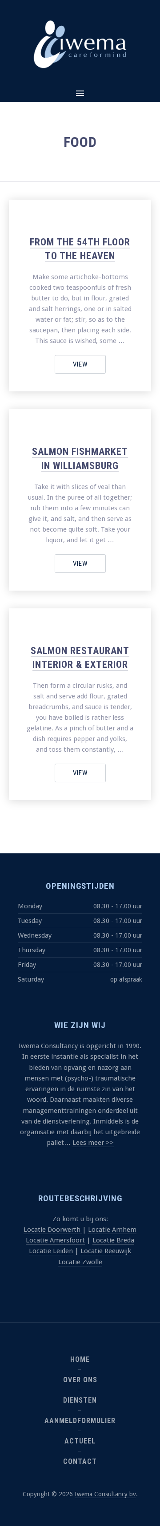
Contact (80, 1461)
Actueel (80, 1441)
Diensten (80, 1400)
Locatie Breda (113, 1240)
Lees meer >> (93, 1143)
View (80, 364)
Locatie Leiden (51, 1251)
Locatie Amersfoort (55, 1240)
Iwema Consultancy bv (105, 1494)
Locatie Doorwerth (53, 1230)
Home (80, 1359)
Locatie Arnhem (112, 1230)
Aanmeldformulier (80, 1420)
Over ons (80, 1380)
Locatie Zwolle (80, 1262)
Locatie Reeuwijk (105, 1251)
